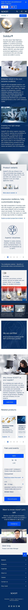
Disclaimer (7, 599)
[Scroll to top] (25, 555)
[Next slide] (23, 257)
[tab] (7, 257)
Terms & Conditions (14, 600)
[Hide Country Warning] (26, 2)
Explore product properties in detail (12, 218)
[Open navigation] (26, 11)
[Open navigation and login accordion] (21, 11)
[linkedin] (14, 606)
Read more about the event (12, 477)
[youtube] (19, 606)
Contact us (23, 15)
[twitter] (16, 606)
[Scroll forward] (25, 310)
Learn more (9, 402)
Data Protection (18, 599)
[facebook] (9, 606)
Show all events (12, 499)
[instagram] (11, 606)
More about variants (9, 193)
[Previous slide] (5, 257)
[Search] (17, 11)
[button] (14, 560)
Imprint (12, 599)
